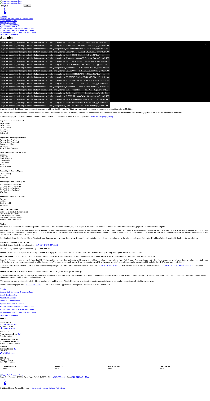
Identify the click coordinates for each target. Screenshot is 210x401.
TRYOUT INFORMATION (47, 245)
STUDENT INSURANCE (109, 266)
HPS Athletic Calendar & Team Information (17, 30)
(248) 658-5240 (9, 328)
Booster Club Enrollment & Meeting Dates (16, 19)
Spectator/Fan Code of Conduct (12, 27)
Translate (4, 6)
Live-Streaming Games (9, 34)
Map (87, 377)
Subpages (3, 17)
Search (27, 5)
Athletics (3, 289)
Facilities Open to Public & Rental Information (18, 32)
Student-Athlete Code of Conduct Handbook (17, 28)
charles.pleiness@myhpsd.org (101, 116)
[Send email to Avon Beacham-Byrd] (19, 334)
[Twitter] (5, 11)
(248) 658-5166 (9, 353)
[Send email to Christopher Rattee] (18, 341)
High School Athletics (8, 21)
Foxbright (35, 388)
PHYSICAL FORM (33, 285)
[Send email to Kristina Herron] (15, 349)
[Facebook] (4, 378)
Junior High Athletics (8, 23)
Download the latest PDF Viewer (53, 388)
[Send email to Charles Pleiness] (15, 324)
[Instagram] (4, 9)
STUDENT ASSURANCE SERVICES (177, 266)
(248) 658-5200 (59, 377)
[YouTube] (5, 13)
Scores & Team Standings (10, 25)
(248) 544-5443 (77, 377)
